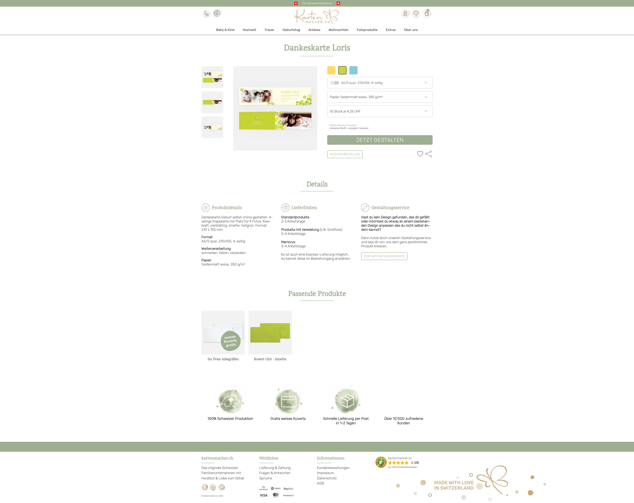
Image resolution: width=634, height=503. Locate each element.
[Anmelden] (405, 13)
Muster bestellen (345, 154)
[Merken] (420, 154)
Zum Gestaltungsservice (384, 256)
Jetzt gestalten (380, 140)
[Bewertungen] (217, 13)
